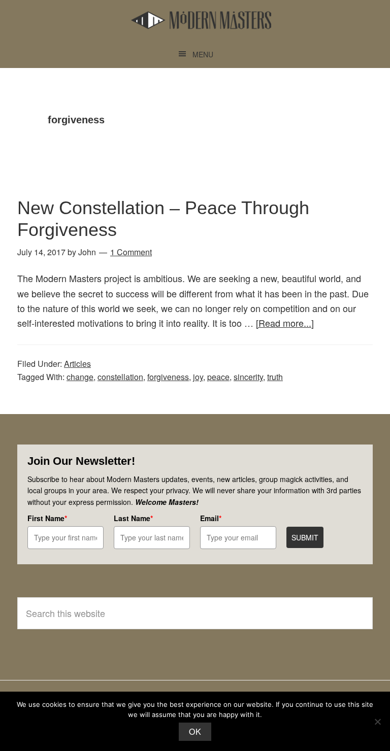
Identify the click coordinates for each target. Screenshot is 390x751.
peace (218, 377)
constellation (120, 377)
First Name (47, 518)
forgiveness (168, 377)
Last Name (133, 518)
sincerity (248, 377)
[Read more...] (285, 322)
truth (275, 377)
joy (198, 377)
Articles (77, 363)
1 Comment (131, 252)
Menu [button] (202, 54)
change (80, 377)
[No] (377, 721)
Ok (195, 731)
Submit (304, 537)
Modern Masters (201, 20)
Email (210, 518)
